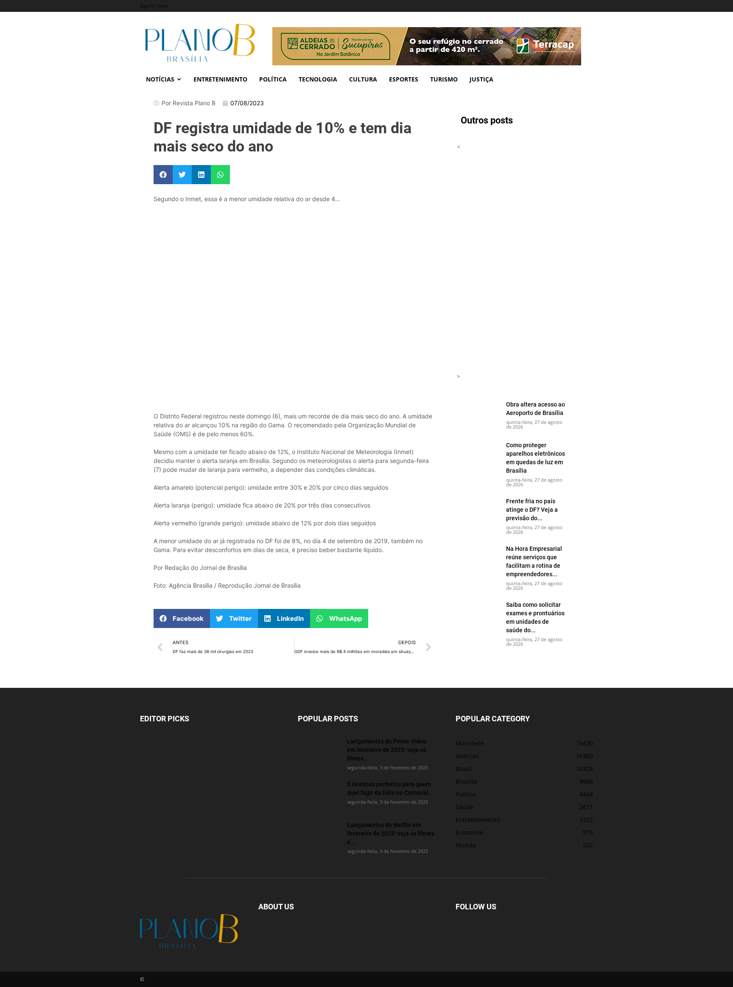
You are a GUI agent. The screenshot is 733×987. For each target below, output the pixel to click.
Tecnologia (318, 79)
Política (273, 79)
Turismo (444, 79)
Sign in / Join (154, 6)
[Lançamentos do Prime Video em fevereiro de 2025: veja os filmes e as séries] (319, 752)
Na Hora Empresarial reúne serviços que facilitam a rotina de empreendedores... (534, 561)
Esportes (403, 79)
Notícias (160, 79)
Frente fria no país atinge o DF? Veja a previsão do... (532, 509)
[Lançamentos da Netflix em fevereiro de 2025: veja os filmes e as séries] (319, 835)
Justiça (481, 79)
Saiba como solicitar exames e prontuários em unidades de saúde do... (535, 617)
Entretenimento (220, 79)
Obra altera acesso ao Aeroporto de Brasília (535, 408)
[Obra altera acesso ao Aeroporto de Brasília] (478, 415)
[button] (163, 174)
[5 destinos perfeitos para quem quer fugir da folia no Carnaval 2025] (319, 795)
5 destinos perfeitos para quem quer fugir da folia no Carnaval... (390, 788)
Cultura (363, 79)
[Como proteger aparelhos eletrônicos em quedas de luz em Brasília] (478, 456)
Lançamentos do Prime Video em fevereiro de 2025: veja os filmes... (386, 749)
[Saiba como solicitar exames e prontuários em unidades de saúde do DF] (478, 615)
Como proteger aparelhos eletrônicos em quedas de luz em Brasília (535, 457)
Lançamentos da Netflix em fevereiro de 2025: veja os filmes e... (390, 833)
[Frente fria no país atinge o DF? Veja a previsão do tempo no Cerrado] (478, 512)
